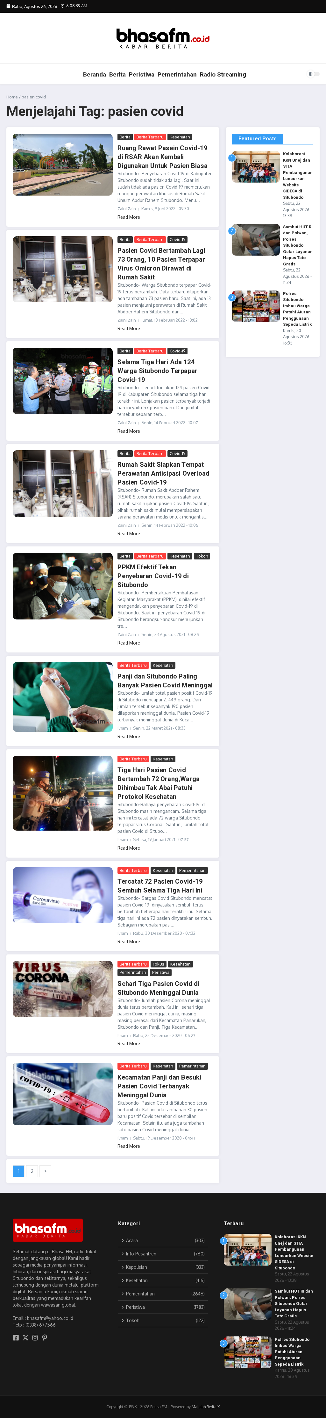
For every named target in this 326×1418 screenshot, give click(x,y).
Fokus (158, 964)
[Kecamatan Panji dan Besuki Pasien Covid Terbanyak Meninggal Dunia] (63, 1094)
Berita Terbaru (150, 136)
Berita (117, 74)
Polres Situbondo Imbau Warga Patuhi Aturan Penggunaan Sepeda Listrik (292, 1352)
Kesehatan (180, 136)
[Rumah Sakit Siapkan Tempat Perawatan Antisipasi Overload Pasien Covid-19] (63, 483)
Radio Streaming (223, 74)
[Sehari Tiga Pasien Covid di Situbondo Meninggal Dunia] (63, 989)
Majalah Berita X (206, 1406)
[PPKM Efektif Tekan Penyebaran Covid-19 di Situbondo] (63, 586)
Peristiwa (141, 74)
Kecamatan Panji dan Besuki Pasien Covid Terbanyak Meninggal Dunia (159, 1086)
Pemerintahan (177, 74)
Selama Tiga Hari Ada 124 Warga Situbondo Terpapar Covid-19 (157, 371)
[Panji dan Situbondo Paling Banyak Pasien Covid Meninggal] (63, 697)
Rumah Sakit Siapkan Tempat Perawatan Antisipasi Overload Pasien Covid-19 (163, 473)
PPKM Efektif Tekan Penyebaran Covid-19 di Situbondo (152, 576)
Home (12, 96)
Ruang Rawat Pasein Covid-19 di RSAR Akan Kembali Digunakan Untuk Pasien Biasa (162, 157)
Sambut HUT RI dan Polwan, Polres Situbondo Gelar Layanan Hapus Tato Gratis (298, 245)
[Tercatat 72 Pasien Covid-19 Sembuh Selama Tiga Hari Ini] (63, 895)
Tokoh (202, 556)
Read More (128, 217)
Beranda (94, 74)
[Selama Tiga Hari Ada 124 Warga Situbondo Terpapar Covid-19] (63, 381)
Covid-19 (177, 239)
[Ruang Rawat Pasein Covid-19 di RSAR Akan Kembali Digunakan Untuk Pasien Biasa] (63, 165)
